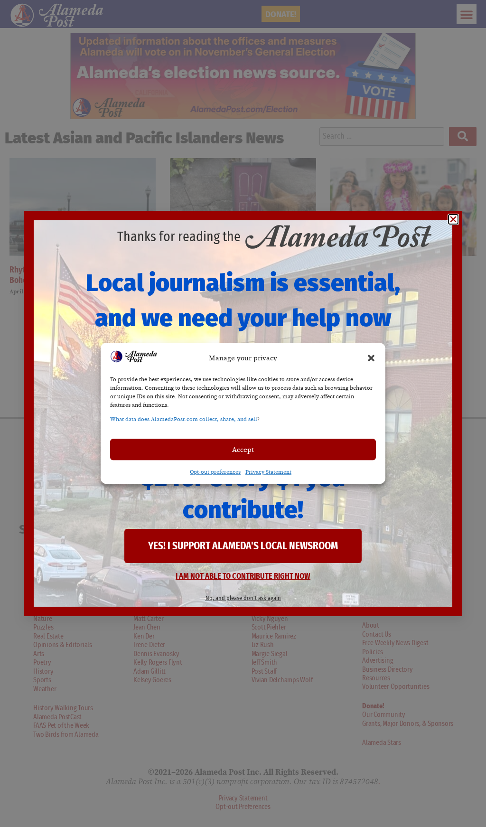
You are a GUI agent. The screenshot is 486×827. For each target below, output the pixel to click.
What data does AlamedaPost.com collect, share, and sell (183, 419)
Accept (243, 449)
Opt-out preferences (215, 472)
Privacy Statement (268, 472)
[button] (371, 358)
